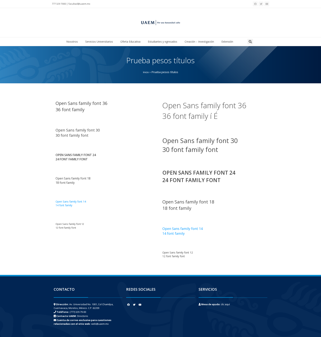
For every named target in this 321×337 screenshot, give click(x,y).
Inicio (146, 72)
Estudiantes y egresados (162, 41)
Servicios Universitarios (99, 41)
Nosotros (72, 41)
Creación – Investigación (199, 41)
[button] (250, 41)
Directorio (82, 316)
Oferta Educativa (130, 41)
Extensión (227, 41)
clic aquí (225, 304)
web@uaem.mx (100, 323)
